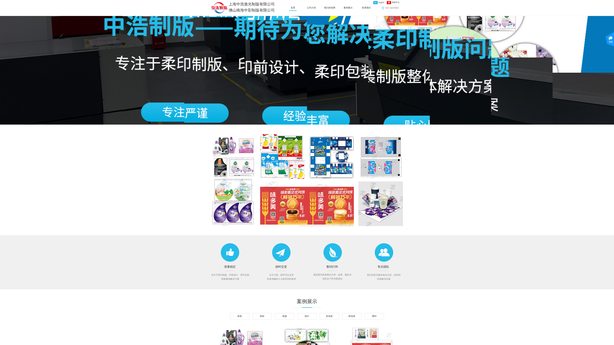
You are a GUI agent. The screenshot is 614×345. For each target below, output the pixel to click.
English (381, 2)
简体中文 (396, 2)
